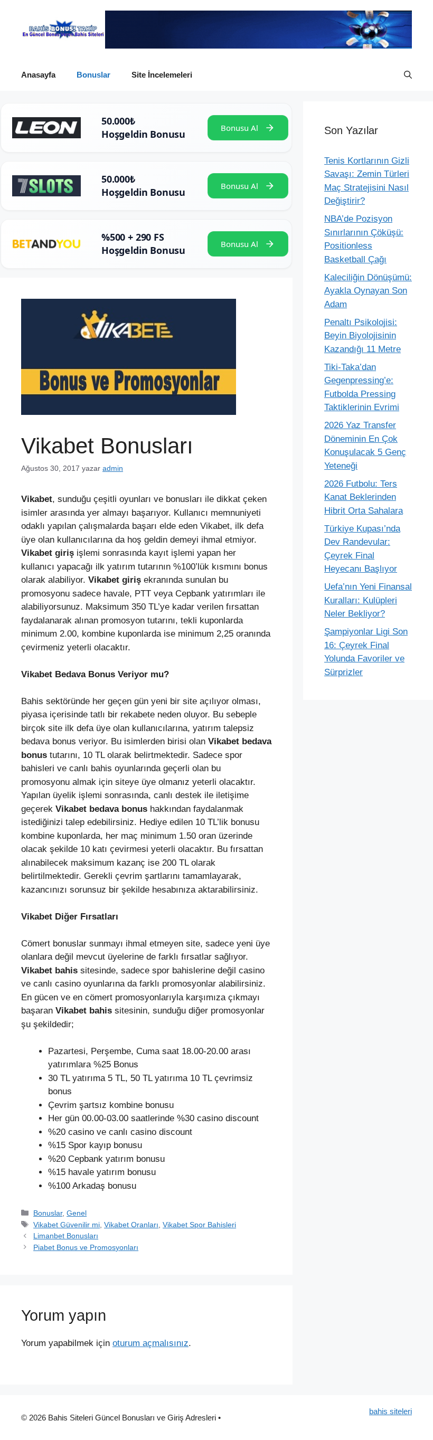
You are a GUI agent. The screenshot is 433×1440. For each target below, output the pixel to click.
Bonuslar (93, 74)
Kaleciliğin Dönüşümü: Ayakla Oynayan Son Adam (368, 290)
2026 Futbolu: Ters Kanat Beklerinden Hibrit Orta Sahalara (363, 497)
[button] (407, 75)
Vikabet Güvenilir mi (66, 1224)
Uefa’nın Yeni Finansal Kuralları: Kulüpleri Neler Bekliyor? (368, 600)
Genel (77, 1213)
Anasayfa (38, 74)
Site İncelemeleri (161, 74)
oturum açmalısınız (150, 1343)
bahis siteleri (390, 1411)
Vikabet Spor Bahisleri (199, 1224)
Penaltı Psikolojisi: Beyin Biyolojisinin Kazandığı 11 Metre (362, 335)
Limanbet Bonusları (65, 1235)
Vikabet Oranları (131, 1224)
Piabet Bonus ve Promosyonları (85, 1247)
